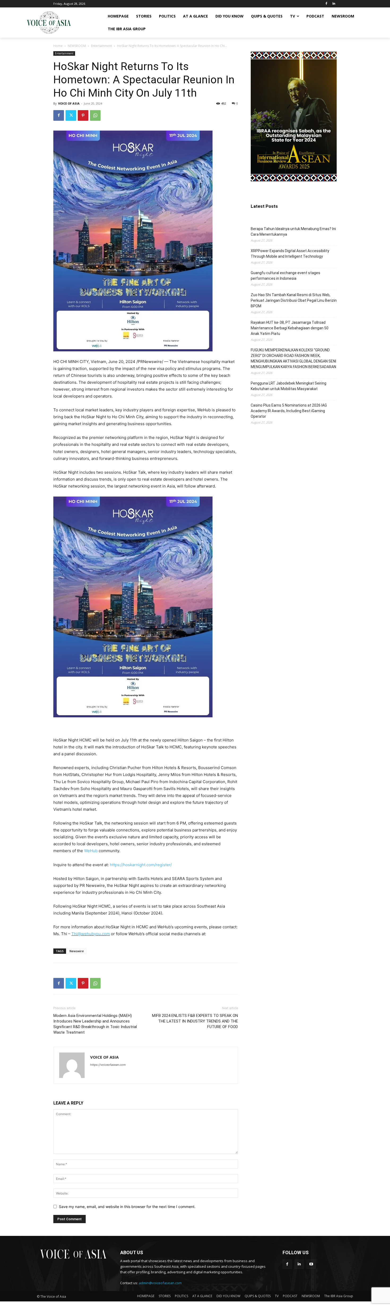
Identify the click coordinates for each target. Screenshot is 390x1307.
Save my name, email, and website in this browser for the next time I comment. (127, 1206)
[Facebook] (326, 4)
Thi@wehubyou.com (90, 933)
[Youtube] (311, 1264)
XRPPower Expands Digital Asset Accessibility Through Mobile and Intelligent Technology (290, 253)
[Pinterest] (83, 115)
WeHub (91, 850)
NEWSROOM (77, 46)
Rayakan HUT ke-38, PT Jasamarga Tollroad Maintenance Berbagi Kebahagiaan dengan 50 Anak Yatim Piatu (289, 328)
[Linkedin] (334, 4)
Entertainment (101, 46)
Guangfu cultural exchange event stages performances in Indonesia (285, 276)
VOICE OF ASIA (69, 103)
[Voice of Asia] (48, 22)
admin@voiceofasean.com (160, 1282)
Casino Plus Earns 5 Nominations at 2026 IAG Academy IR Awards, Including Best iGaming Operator (289, 411)
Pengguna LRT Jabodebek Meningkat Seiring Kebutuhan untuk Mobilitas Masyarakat (288, 386)
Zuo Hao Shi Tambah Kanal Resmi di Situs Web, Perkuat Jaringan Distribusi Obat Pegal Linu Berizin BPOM (294, 300)
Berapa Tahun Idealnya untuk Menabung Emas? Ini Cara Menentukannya (293, 231)
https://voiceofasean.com (108, 1065)
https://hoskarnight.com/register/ (141, 864)
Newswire (77, 951)
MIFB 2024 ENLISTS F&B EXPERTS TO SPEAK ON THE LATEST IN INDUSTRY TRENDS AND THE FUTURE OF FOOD (195, 1021)
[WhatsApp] (95, 115)
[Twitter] (71, 115)
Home (58, 46)
